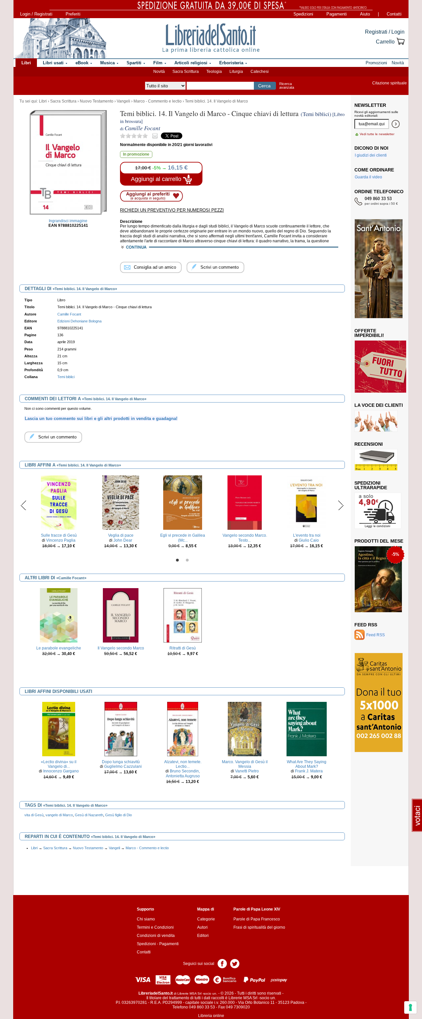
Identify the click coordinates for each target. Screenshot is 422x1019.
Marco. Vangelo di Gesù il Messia (245, 764)
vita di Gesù (34, 815)
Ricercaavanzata (286, 85)
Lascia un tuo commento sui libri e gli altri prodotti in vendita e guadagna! (101, 418)
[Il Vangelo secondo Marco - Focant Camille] (120, 615)
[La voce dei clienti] (376, 420)
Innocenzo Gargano (61, 771)
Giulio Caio (309, 540)
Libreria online (211, 1015)
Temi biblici (66, 377)
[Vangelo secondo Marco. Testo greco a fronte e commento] (244, 502)
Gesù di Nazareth (89, 815)
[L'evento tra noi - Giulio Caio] (306, 502)
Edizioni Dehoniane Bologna (79, 321)
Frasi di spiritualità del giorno (259, 927)
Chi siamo (146, 919)
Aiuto (365, 14)
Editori (203, 935)
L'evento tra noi (306, 535)
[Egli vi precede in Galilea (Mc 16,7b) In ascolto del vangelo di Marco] (182, 502)
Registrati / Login (385, 32)
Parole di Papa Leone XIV (256, 909)
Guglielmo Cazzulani (123, 766)
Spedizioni (303, 14)
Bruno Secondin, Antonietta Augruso (183, 773)
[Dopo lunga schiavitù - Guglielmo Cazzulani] (121, 728)
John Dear (122, 540)
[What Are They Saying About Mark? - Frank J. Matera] (306, 728)
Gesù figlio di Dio (118, 815)
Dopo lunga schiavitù (121, 762)
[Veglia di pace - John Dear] (120, 502)
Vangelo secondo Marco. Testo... (245, 537)
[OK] (396, 124)
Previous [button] (23, 505)
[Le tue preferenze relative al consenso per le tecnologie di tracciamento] (410, 1007)
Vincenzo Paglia (60, 540)
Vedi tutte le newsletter (377, 134)
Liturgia (236, 71)
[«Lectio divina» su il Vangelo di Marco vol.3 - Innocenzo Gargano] (58, 728)
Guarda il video (368, 177)
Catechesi (260, 71)
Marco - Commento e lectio (158, 101)
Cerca (264, 85)
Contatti (394, 14)
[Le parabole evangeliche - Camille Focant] (59, 615)
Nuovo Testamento (96, 101)
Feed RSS (365, 624)
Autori (202, 927)
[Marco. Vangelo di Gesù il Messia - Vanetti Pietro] (244, 728)
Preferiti (73, 14)
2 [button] (187, 560)
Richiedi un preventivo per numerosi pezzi (172, 210)
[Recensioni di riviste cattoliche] (376, 459)
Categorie (206, 919)
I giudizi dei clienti (371, 155)
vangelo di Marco (59, 815)
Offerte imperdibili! (369, 333)
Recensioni (368, 444)
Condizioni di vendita (156, 935)
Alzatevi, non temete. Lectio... (182, 764)
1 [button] (177, 560)
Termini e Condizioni (155, 927)
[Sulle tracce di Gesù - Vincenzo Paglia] (58, 502)
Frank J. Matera (309, 771)
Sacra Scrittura (185, 71)
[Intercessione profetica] (376, 579)
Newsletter (370, 105)
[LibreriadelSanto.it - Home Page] (211, 38)
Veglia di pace (121, 535)
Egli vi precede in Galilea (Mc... (182, 537)
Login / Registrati (36, 14)
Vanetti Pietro (247, 771)
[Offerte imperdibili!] (382, 366)
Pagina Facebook (222, 963)
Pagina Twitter (234, 963)
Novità (159, 71)
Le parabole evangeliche (58, 648)
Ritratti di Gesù (182, 648)
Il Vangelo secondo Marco (121, 648)
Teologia (214, 71)
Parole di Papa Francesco (256, 919)
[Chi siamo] (60, 38)
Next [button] (341, 505)
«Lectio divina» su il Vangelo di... (58, 764)
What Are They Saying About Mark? (306, 764)
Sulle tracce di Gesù (59, 535)
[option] (59, 513)
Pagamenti (336, 14)
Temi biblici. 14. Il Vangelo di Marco (216, 101)
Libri (43, 101)
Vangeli (123, 101)
